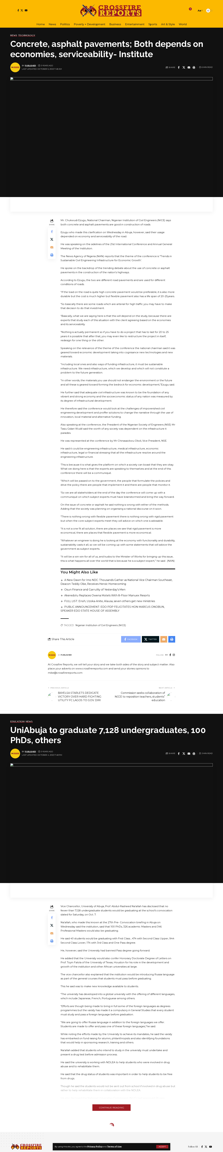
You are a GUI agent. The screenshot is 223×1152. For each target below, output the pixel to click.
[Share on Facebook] (178, 67)
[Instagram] (173, 655)
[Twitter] (22, 10)
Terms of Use (114, 1146)
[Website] (166, 655)
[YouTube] (26, 10)
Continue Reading (111, 1107)
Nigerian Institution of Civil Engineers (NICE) (100, 625)
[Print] (194, 67)
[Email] (189, 67)
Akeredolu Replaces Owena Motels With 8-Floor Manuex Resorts (107, 595)
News (13, 35)
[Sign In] (13, 11)
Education (17, 721)
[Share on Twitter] (184, 67)
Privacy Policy (95, 1146)
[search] (193, 10)
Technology (26, 35)
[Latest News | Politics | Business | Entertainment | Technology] (111, 10)
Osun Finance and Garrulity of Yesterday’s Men (94, 589)
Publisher (30, 65)
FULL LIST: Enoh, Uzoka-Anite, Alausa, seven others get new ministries (109, 601)
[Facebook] (18, 10)
